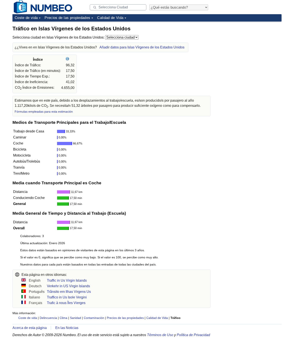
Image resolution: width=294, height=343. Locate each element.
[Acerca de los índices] (68, 59)
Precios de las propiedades (67, 18)
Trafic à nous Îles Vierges (66, 303)
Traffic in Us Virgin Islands (67, 280)
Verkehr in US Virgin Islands (68, 286)
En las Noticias (66, 328)
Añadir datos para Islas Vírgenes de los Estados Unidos (141, 47)
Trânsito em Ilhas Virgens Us (69, 291)
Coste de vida (26, 18)
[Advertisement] (249, 50)
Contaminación (94, 318)
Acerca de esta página (29, 328)
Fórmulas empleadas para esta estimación (44, 111)
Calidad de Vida (110, 18)
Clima (63, 318)
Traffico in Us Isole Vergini (67, 297)
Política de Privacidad (193, 335)
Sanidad (75, 318)
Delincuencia (48, 318)
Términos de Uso (160, 335)
